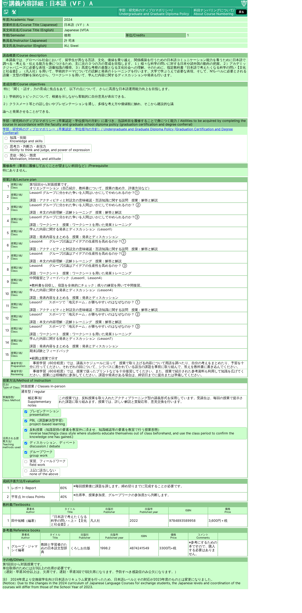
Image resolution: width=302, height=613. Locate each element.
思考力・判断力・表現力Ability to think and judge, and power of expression (50, 148)
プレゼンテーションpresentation (44, 413)
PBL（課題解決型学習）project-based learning (47, 422)
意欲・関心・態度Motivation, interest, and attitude (35, 157)
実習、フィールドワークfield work (48, 463)
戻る (241, 11)
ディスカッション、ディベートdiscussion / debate (53, 444)
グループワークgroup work (41, 453)
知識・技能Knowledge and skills (26, 139)
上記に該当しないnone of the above (44, 472)
